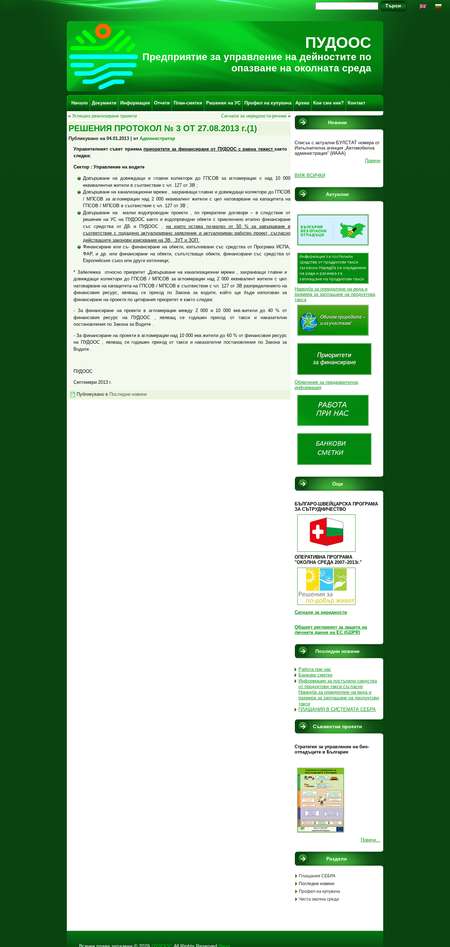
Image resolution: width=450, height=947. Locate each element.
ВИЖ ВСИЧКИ (310, 175)
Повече (372, 160)
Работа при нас (314, 669)
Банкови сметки (315, 675)
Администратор (157, 138)
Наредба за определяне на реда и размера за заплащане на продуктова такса (335, 294)
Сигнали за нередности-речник (254, 116)
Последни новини (128, 394)
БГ (440, 9)
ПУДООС (338, 42)
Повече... (370, 840)
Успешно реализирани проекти (104, 116)
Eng (423, 9)
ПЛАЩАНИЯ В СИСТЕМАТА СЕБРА (337, 709)
